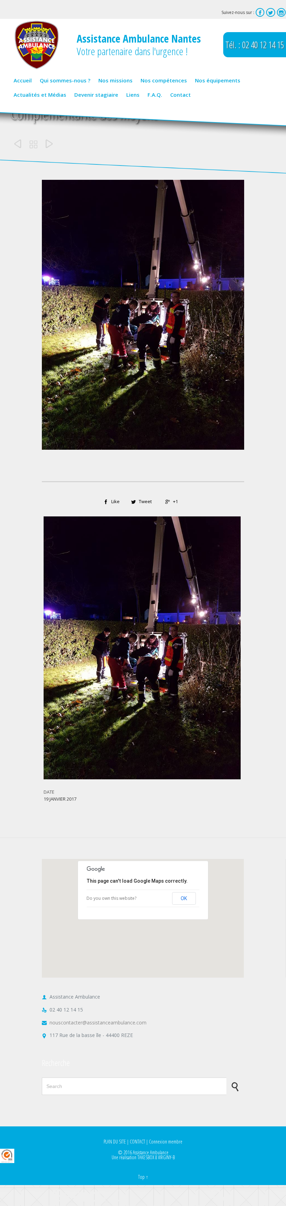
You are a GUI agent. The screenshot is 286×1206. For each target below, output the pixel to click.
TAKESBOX (145, 1157)
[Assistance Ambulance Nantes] (36, 45)
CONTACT (137, 1141)
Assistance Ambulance (150, 1152)
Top (141, 1177)
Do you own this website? (111, 898)
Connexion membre (165, 1141)
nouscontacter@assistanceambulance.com (94, 1022)
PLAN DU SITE (115, 1141)
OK (184, 898)
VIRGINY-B (166, 1157)
